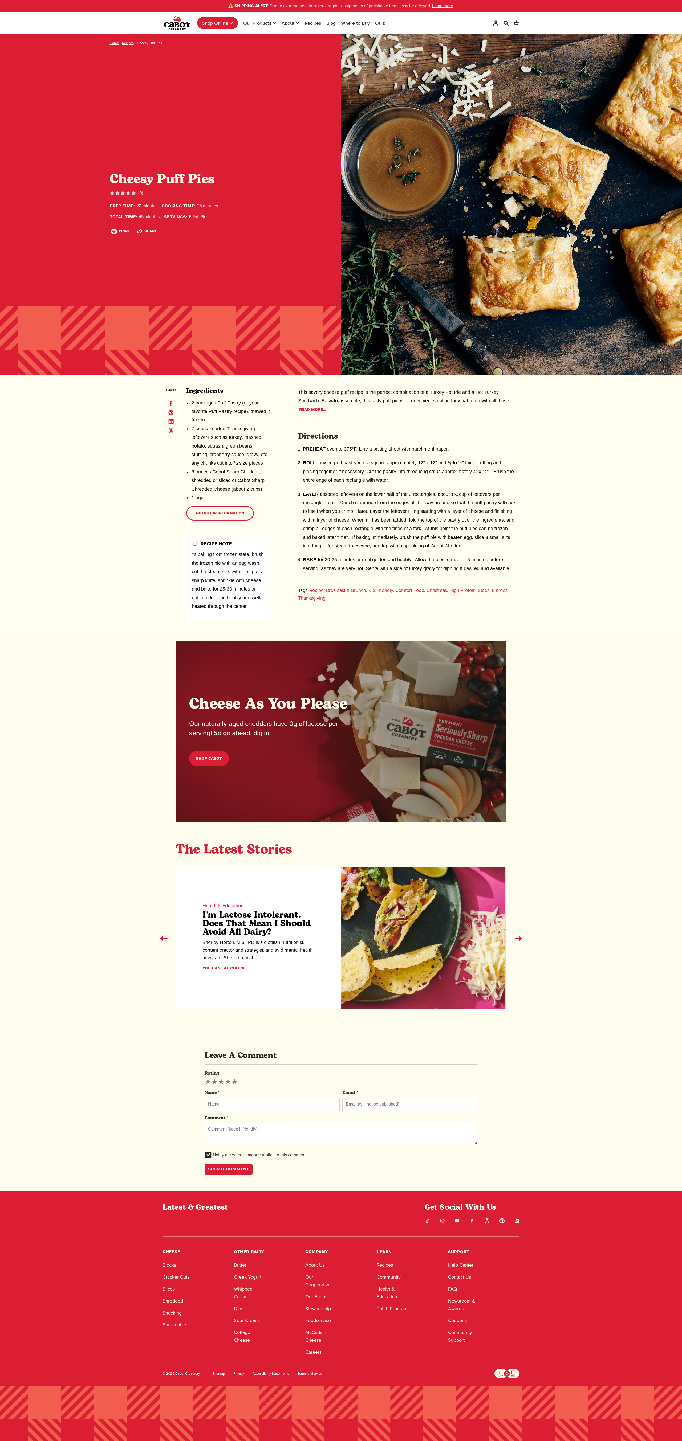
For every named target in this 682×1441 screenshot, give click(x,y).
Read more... (312, 409)
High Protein (462, 590)
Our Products (257, 23)
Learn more (442, 6)
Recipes (313, 23)
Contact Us (459, 1277)
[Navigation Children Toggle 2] (274, 23)
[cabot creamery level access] (506, 1373)
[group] (221, 1081)
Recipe (317, 590)
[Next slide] (518, 938)
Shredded (173, 1300)
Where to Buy (355, 23)
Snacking (172, 1312)
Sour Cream (246, 1320)
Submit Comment (228, 1169)
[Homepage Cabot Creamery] (177, 23)
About (288, 23)
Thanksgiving (312, 598)
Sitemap (218, 1374)
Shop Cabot (209, 758)
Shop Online (215, 23)
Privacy (238, 1374)
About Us (315, 1265)
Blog (331, 23)
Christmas (437, 590)
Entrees (500, 590)
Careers (313, 1352)
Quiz (380, 23)
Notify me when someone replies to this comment (259, 1155)
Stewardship (318, 1308)
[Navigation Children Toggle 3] (297, 23)
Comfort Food (409, 590)
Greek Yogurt (247, 1277)
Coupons (457, 1320)
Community (389, 1277)
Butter (240, 1265)
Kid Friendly (380, 590)
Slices (169, 1289)
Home (114, 43)
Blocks (169, 1265)
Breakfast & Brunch (346, 590)
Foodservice (318, 1320)
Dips (238, 1308)
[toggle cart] (516, 23)
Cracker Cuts (176, 1277)
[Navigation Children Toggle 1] (231, 23)
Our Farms (316, 1296)
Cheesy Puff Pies (149, 43)
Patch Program (392, 1308)
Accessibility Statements (271, 1374)
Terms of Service (310, 1374)
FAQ (452, 1289)
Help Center (460, 1265)
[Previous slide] (163, 938)
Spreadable (174, 1324)
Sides (483, 590)
